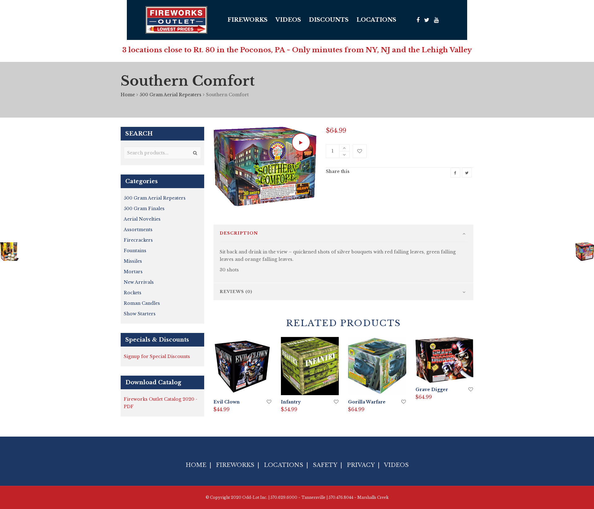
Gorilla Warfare (366, 402)
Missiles (133, 261)
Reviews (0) (236, 291)
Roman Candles (142, 303)
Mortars (133, 271)
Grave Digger (431, 389)
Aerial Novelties (142, 219)
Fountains (135, 250)
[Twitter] (426, 20)
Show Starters (140, 314)
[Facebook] (418, 20)
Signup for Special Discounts (157, 356)
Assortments (138, 229)
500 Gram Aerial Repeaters (170, 94)
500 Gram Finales (144, 208)
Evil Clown (226, 402)
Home (128, 94)
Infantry (291, 402)
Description (239, 233)
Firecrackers (138, 240)
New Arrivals (139, 282)
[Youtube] (436, 20)
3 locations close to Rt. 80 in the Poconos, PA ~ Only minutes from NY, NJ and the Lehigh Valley (297, 50)
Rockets (132, 292)
